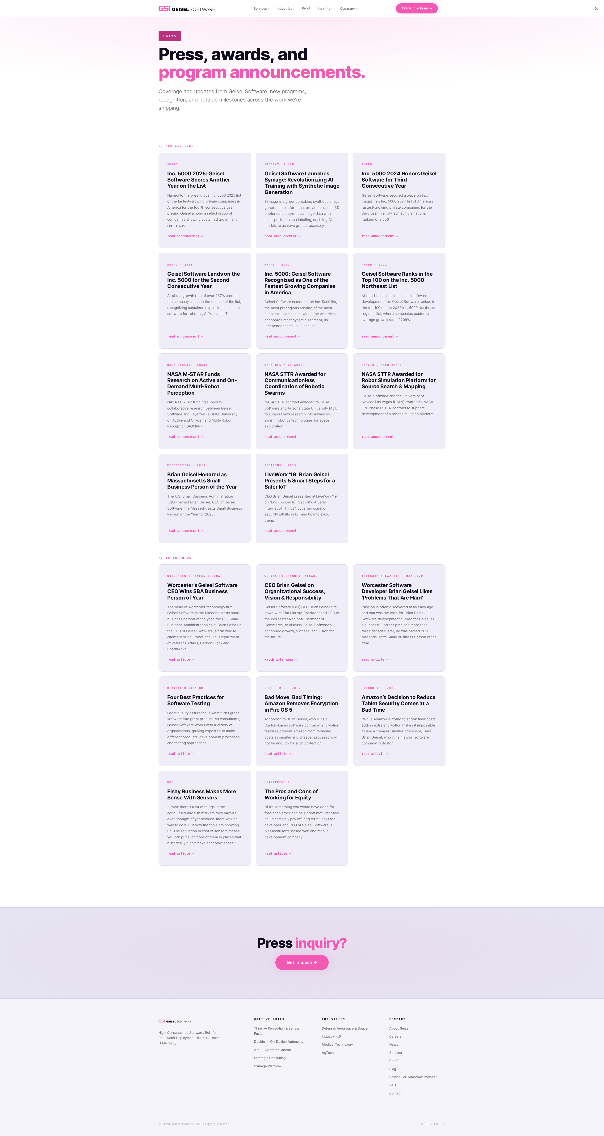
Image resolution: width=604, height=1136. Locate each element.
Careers (395, 1036)
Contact (395, 1093)
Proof (306, 8)
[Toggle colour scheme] (596, 8)
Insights (325, 8)
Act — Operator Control (272, 1050)
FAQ (392, 1085)
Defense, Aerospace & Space (345, 1028)
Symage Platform (267, 1066)
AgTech (328, 1053)
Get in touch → (302, 962)
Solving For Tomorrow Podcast (413, 1077)
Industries (285, 8)
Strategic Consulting (270, 1058)
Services (261, 8)
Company (348, 8)
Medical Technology (337, 1044)
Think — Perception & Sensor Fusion (276, 1030)
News (393, 1044)
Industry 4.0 (331, 1036)
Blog (392, 1069)
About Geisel (399, 1028)
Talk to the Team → (417, 8)
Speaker (395, 1053)
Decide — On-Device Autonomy (278, 1041)
